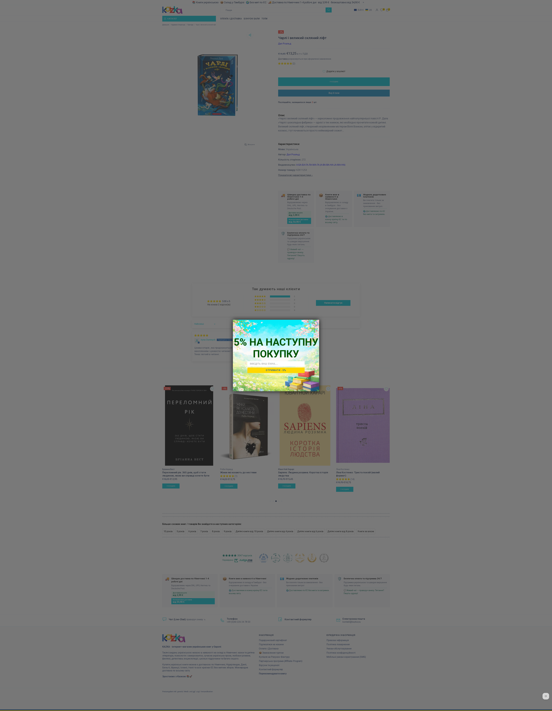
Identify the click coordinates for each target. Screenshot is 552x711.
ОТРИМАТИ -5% (276, 370)
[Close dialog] (315, 323)
